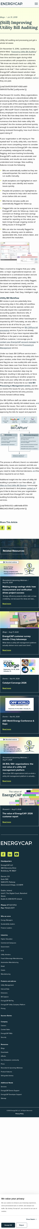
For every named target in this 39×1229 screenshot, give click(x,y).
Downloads (4, 1052)
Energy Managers (7, 920)
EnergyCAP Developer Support (11, 1094)
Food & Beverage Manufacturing (12, 958)
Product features (6, 1072)
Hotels (3, 970)
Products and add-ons (8, 981)
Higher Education (6, 939)
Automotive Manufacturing (9, 962)
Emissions (4, 993)
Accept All (8, 1225)
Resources (4, 1044)
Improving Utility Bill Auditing (23, 51)
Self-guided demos (7, 1075)
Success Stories (6, 1016)
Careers (3, 1025)
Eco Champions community (10, 1060)
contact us (31, 488)
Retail (3, 966)
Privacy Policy (19, 1114)
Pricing (3, 1008)
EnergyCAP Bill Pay (7, 1001)
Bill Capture (5, 997)
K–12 (2, 951)
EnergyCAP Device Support (10, 1090)
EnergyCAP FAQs (6, 1033)
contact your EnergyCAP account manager (18, 342)
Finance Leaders (6, 928)
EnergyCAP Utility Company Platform (13, 1004)
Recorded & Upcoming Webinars (12, 1068)
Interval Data (5, 989)
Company (4, 1022)
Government (5, 947)
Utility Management (7, 985)
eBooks (3, 1056)
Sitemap (3, 1098)
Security (3, 1037)
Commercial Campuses (8, 943)
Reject (21, 1225)
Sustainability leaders (8, 924)
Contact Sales (5, 1029)
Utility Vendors (6, 954)
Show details (30, 1219)
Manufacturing (5, 974)
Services (4, 1087)
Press (3, 1064)
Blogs (2, 17)
